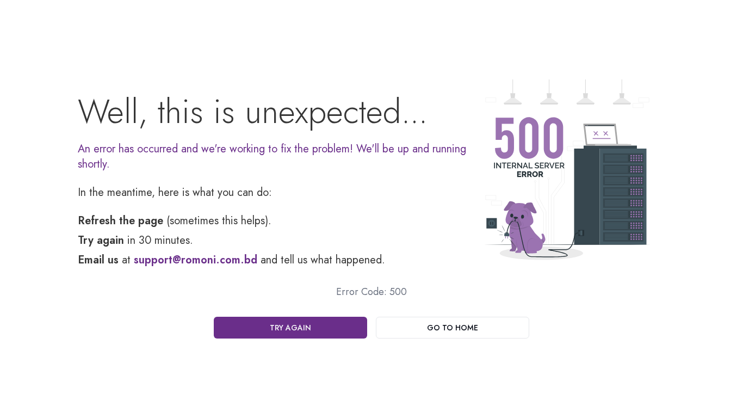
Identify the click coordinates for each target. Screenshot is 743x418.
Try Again (290, 327)
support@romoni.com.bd (195, 260)
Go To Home (452, 327)
